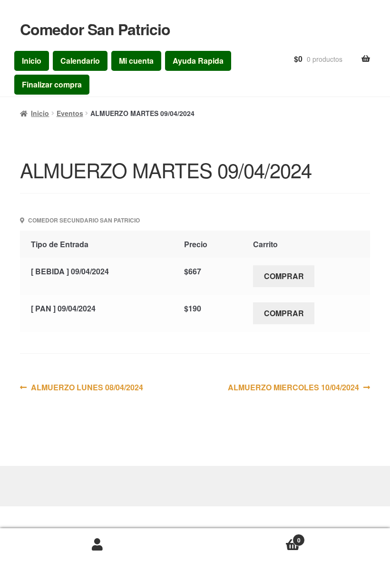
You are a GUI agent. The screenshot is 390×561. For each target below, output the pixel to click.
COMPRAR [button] (284, 276)
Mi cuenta (136, 60)
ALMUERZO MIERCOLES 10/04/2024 (293, 387)
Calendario (80, 60)
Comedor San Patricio (95, 29)
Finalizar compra (52, 84)
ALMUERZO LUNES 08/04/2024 (86, 387)
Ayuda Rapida (198, 60)
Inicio (31, 60)
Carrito (248, 536)
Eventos (70, 113)
